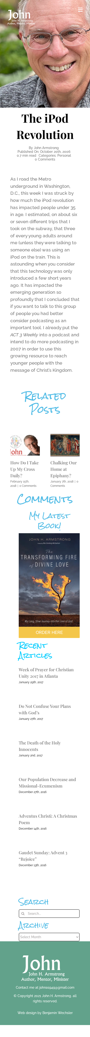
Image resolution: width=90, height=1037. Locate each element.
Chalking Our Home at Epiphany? (63, 469)
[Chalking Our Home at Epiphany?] (65, 436)
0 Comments (45, 159)
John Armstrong (46, 148)
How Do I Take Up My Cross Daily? (24, 469)
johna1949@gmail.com (56, 987)
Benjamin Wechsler (57, 1013)
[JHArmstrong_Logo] (45, 952)
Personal (64, 155)
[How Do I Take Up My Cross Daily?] (25, 436)
